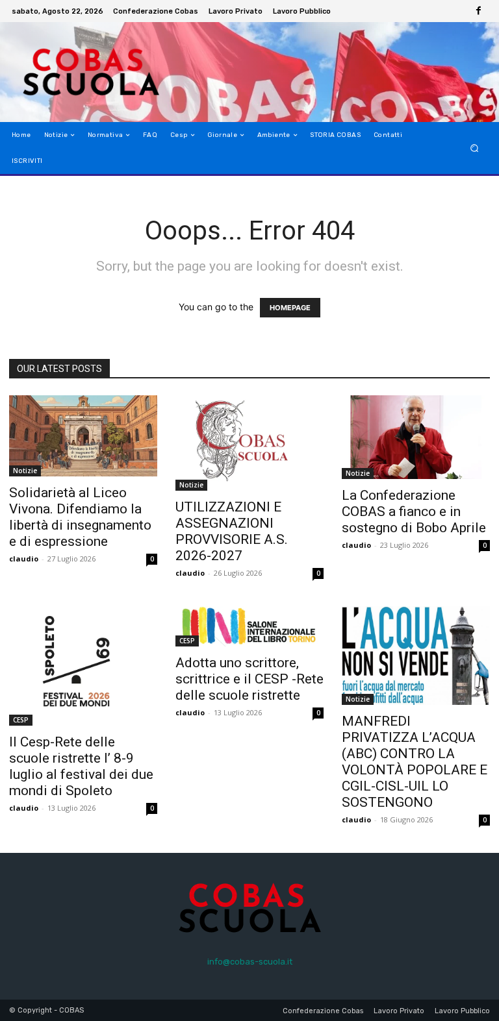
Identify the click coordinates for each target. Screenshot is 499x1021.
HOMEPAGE (290, 307)
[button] (474, 148)
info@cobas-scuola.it (249, 961)
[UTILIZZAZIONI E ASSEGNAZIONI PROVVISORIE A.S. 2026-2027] (249, 443)
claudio (23, 558)
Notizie (25, 470)
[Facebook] (478, 11)
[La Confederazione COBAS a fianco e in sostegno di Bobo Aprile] (416, 436)
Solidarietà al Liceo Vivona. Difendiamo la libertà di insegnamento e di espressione (80, 517)
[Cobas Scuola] (76, 72)
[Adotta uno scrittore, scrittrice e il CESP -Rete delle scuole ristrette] (249, 626)
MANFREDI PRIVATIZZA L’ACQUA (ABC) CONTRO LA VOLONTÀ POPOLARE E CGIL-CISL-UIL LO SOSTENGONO (414, 761)
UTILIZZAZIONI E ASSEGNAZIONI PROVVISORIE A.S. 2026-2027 (231, 531)
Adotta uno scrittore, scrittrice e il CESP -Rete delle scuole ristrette (249, 679)
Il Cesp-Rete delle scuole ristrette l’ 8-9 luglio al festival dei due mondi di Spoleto (81, 766)
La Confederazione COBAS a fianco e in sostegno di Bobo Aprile (414, 511)
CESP (21, 719)
